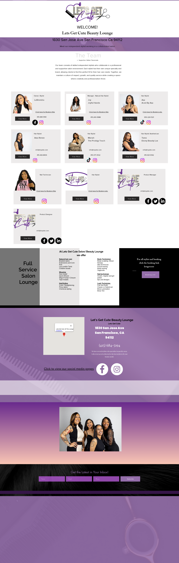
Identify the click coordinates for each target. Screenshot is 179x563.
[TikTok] (142, 122)
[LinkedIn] (162, 201)
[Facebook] (35, 122)
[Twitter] (155, 201)
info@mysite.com (41, 150)
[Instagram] (41, 122)
